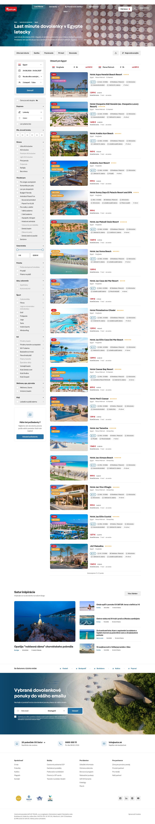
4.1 (93, 288)
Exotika (36, 53)
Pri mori (61, 53)
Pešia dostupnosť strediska (30, 267)
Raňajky (23, 168)
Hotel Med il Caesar (99, 398)
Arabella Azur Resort (100, 163)
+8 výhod (124, 291)
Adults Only (112, 409)
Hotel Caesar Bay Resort (101, 369)
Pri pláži (111, 173)
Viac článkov (132, 593)
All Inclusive (24, 150)
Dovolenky (53, 7)
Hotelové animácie (28, 221)
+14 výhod (121, 497)
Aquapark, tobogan (28, 218)
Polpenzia (23, 164)
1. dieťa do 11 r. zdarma (98, 262)
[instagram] (132, 798)
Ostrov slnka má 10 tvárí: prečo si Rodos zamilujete (118, 618)
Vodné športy (25, 327)
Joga (22, 320)
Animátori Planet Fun (27, 196)
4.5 (94, 114)
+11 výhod (135, 203)
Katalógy (83, 782)
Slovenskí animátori (29, 200)
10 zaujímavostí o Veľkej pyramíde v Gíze (113, 647)
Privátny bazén (25, 341)
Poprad (134, 668)
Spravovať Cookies (135, 814)
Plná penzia (24, 161)
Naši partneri (116, 775)
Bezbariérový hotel (27, 352)
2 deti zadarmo (27, 214)
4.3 (94, 170)
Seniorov (23, 239)
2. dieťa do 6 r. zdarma (115, 232)
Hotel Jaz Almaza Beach (101, 457)
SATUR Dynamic (85, 779)
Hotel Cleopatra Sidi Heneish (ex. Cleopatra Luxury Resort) (114, 105)
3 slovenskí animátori (99, 468)
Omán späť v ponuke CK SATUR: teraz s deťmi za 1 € (118, 604)
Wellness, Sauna (26, 387)
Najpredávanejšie (132, 53)
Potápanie (23, 316)
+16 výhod (126, 527)
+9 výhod (115, 439)
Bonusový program (86, 772)
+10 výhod (121, 409)
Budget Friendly (26, 193)
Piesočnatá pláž (25, 355)
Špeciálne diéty (25, 362)
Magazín (17, 775)
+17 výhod (125, 85)
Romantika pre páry (27, 186)
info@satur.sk (115, 742)
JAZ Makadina (96, 546)
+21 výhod (126, 232)
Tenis (22, 323)
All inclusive (96, 203)
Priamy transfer (25, 359)
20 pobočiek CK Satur (32, 742)
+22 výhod (131, 380)
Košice (117, 668)
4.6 (94, 347)
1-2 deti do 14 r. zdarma (99, 321)
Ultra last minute (22, 53)
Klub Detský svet (26, 370)
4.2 (94, 82)
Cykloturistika (25, 299)
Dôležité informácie (87, 765)
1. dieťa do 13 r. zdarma (99, 144)
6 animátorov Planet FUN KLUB (101, 380)
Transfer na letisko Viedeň (56, 779)
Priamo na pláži (126, 203)
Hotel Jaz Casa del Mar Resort (104, 280)
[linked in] (126, 798)
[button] (30, 65)
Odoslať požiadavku (30, 437)
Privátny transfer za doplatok (30, 345)
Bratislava (100, 668)
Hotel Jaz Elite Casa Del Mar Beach (106, 339)
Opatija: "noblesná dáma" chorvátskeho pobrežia (43, 646)
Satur (65, 11)
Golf (21, 312)
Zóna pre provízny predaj (121, 765)
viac (85, 40)
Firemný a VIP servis (54, 775)
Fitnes (22, 303)
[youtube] (138, 798)
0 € (20, 255)
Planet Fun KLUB (28, 203)
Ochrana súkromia (86, 768)
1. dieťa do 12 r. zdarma (99, 232)
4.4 (94, 141)
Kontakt (17, 779)
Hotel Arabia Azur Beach (101, 133)
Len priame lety (25, 124)
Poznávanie (48, 53)
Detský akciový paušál (29, 236)
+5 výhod (118, 173)
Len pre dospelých (27, 189)
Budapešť (82, 668)
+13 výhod (126, 468)
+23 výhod (128, 556)
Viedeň (65, 668)
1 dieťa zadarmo (27, 211)
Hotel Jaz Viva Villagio (100, 487)
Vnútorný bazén (25, 391)
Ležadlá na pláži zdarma (115, 144)
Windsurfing (24, 330)
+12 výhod (126, 117)
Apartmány (24, 285)
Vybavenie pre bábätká (30, 225)
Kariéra (16, 772)
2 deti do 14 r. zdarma (114, 85)
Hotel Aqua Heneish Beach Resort (106, 74)
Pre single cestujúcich (28, 182)
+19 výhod (128, 144)
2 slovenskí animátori (98, 85)
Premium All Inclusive (27, 153)
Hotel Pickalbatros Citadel (102, 310)
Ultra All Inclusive (26, 146)
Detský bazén (26, 229)
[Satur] (11, 9)
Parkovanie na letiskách (55, 772)
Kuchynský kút (25, 288)
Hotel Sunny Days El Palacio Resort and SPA (111, 192)
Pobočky (17, 768)
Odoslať (75, 711)
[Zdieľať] (116, 53)
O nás (16, 765)
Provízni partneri (118, 768)
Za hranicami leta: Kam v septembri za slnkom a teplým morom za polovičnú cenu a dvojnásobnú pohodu (117, 632)
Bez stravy (24, 171)
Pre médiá (116, 772)
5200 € (35, 255)
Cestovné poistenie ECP (56, 765)
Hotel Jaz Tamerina (99, 428)
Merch (82, 786)
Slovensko (73, 53)
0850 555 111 (71, 742)
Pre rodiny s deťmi (26, 207)
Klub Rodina (24, 373)
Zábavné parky (27, 232)
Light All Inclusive (26, 157)
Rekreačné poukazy (87, 775)
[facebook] (120, 798)
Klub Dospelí (24, 377)
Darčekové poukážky (54, 768)
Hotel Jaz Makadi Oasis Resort (104, 221)
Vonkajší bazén (25, 366)
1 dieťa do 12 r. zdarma (115, 117)
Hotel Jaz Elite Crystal (100, 516)
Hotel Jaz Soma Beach (100, 251)
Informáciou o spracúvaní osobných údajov (29, 719)
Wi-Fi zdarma (24, 348)
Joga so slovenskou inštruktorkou (27, 307)
